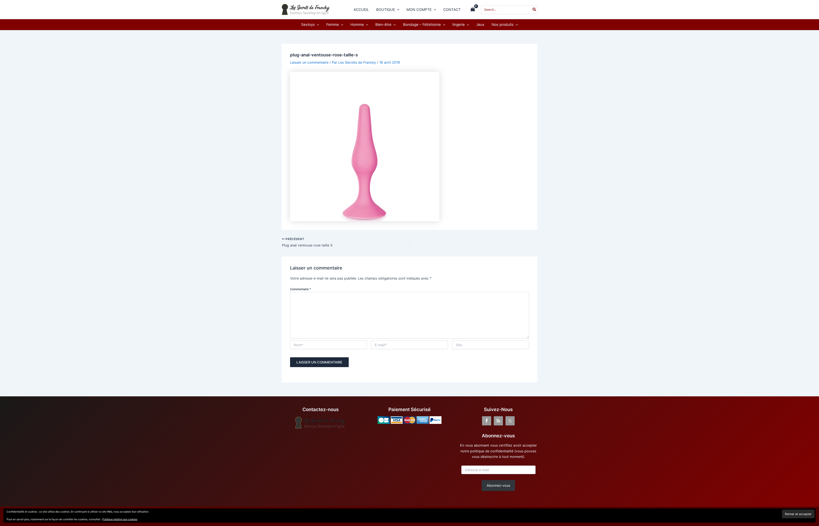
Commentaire (300, 289)
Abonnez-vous (498, 485)
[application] (397, 9)
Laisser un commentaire (309, 62)
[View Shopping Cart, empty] (473, 9)
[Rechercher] (534, 9)
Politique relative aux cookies (119, 519)
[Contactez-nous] (321, 422)
